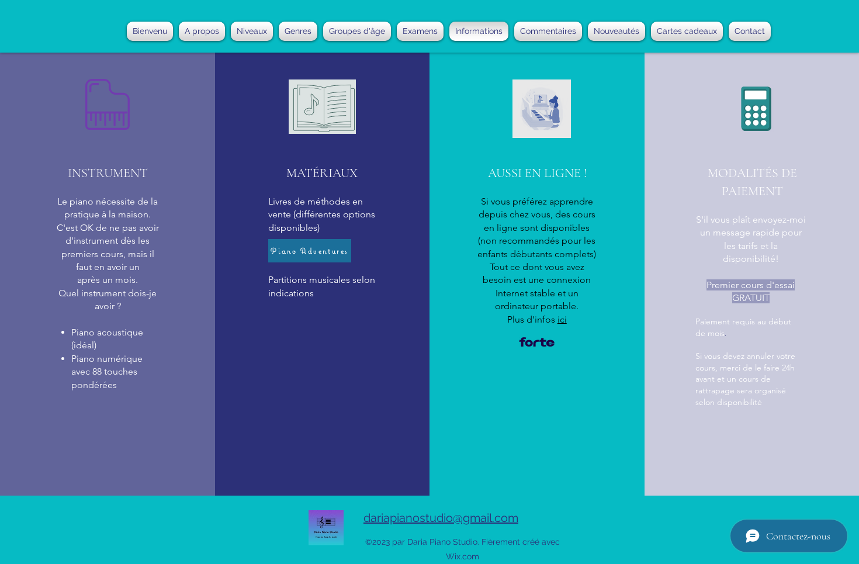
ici (562, 319)
